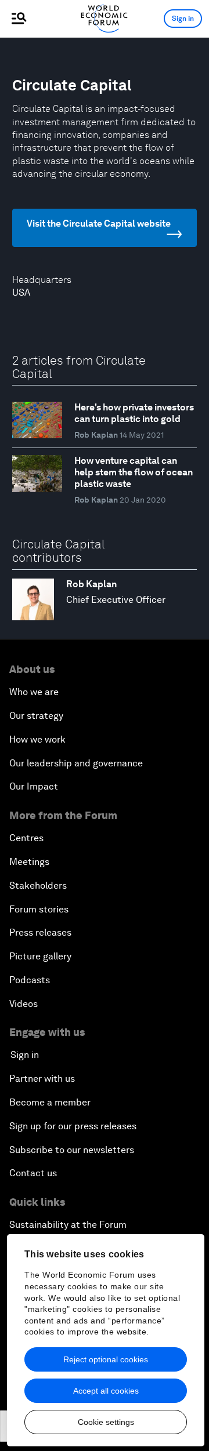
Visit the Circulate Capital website (99, 223)
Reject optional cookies (105, 1359)
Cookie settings (106, 1422)
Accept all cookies (106, 1390)
